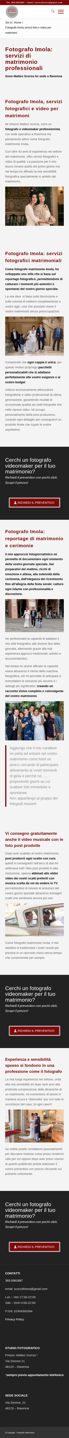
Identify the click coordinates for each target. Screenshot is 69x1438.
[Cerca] (51, 12)
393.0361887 (14, 1280)
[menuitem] (51, 12)
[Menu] (59, 12)
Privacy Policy (14, 1319)
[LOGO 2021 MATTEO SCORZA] (28, 12)
